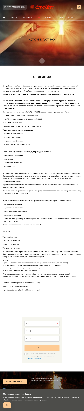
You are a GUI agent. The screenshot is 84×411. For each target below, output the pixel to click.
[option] (42, 33)
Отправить (42, 348)
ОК (7, 405)
